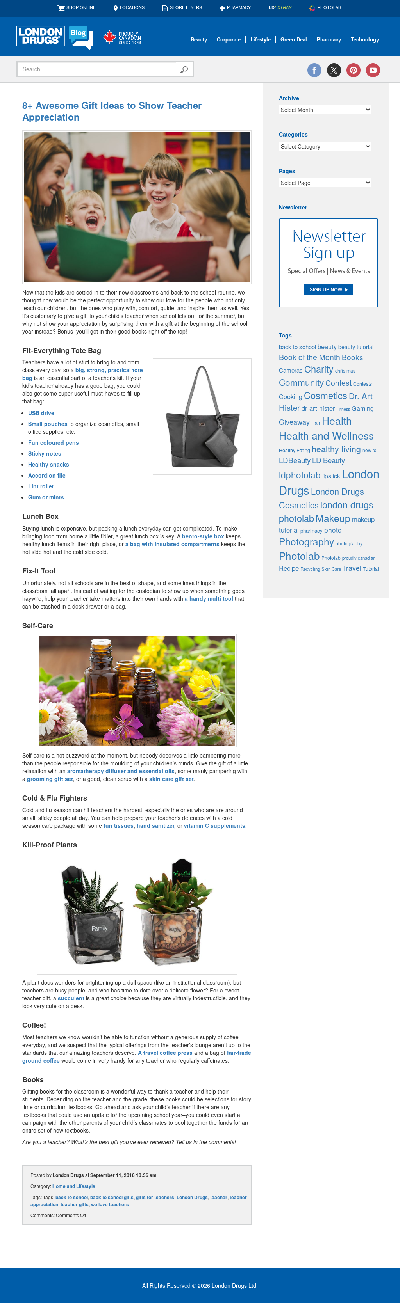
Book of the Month (309, 356)
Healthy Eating (294, 450)
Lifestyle (260, 39)
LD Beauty (328, 460)
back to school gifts (112, 1197)
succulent (71, 998)
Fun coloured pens (53, 442)
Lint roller (41, 486)
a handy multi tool (209, 598)
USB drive (41, 413)
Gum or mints (46, 497)
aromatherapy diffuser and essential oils (121, 771)
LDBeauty (295, 459)
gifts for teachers (155, 1197)
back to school (71, 1197)
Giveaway (294, 422)
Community (301, 382)
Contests (362, 383)
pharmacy (311, 530)
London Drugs (192, 1197)
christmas (345, 370)
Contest (338, 382)
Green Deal (293, 39)
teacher (218, 1197)
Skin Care (331, 569)
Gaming (363, 408)
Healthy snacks (48, 464)
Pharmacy (239, 7)
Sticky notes (44, 453)
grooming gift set (50, 779)
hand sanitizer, (157, 825)
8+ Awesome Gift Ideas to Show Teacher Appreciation (112, 110)
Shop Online (81, 7)
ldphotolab (300, 474)
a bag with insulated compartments (172, 544)
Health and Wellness (326, 435)
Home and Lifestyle (73, 1185)
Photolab (299, 555)
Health (337, 420)
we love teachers (110, 1204)
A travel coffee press (165, 1052)
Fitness (343, 409)
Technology (365, 39)
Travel (352, 568)
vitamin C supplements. (215, 825)
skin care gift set (171, 779)
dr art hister (318, 408)
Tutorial (371, 568)
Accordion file (47, 475)
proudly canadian (358, 558)
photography (349, 543)
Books (352, 356)
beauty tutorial (355, 347)
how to (369, 450)
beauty (327, 346)
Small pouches (48, 424)
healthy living (336, 448)
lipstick (331, 475)
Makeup (333, 518)
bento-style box (203, 536)
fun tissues (119, 825)
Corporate (229, 39)
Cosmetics (325, 395)
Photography (306, 541)
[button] (137, 207)
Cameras (291, 370)
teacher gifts (75, 1204)
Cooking (290, 396)
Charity (319, 368)
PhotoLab (329, 7)
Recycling (310, 569)
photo (333, 529)
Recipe (289, 568)
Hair (315, 422)
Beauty (199, 39)
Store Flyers (186, 7)
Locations (132, 7)
